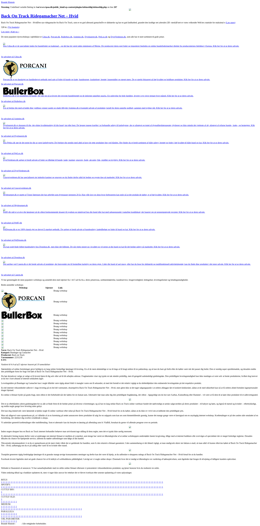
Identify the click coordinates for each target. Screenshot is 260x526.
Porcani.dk (55, 37)
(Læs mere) (230, 22)
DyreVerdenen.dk (118, 37)
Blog (18, 523)
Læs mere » (6, 32)
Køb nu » (15, 32)
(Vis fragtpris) (13, 27)
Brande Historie (8, 2)
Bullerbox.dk (66, 37)
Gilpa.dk (46, 37)
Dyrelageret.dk (91, 37)
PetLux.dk (102, 37)
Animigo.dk (78, 37)
